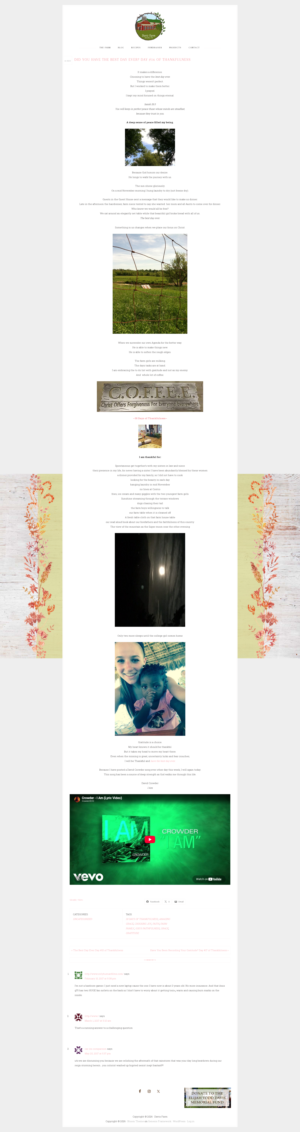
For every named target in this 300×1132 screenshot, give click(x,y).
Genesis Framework (159, 1121)
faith (155, 923)
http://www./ (92, 1016)
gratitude (132, 933)
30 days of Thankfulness (142, 919)
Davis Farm (150, 26)
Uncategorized (82, 919)
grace (164, 928)
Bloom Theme (135, 1121)
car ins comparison (96, 1048)
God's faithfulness (147, 928)
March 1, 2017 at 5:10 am (98, 1020)
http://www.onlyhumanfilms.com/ (104, 973)
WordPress (179, 1121)
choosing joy (143, 923)
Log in (190, 1121)
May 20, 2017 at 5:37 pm (98, 1053)
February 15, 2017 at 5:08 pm (100, 978)
